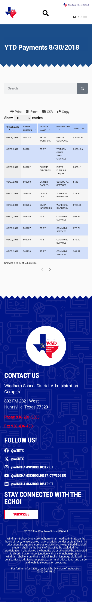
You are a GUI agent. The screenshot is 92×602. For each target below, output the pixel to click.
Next (50, 269)
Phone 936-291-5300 (22, 417)
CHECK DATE (12, 127)
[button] (77, 17)
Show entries (23, 118)
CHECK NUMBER (27, 128)
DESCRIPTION (63, 126)
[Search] (82, 88)
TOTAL (76, 128)
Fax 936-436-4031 (19, 426)
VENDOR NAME (44, 128)
